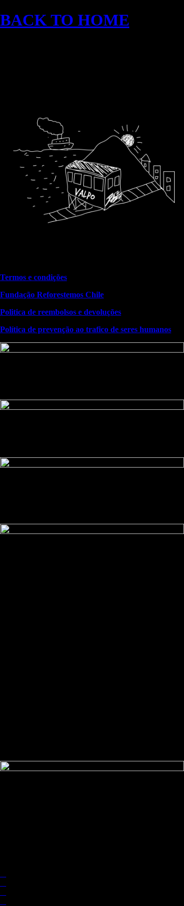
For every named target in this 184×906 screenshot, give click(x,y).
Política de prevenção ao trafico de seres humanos (85, 329)
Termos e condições (33, 277)
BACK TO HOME (64, 20)
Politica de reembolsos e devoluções (60, 312)
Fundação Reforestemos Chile (52, 294)
